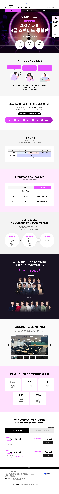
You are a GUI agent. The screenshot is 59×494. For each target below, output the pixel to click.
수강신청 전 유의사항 (9, 444)
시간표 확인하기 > (51, 427)
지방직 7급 (40, 0)
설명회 (21, 7)
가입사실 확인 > (45, 476)
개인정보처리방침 (14, 471)
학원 (49, 7)
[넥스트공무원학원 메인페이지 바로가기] (29, 4)
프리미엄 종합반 (29, 10)
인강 (53, 7)
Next (50, 345)
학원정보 (30, 7)
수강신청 (10, 7)
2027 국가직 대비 (17, 430)
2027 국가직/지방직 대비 (42, 430)
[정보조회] (33, 474)
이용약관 (9, 471)
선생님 (6, 7)
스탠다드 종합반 (13, 10)
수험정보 (25, 7)
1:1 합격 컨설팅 (16, 7)
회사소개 (6, 471)
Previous (8, 345)
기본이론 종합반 (46, 10)
